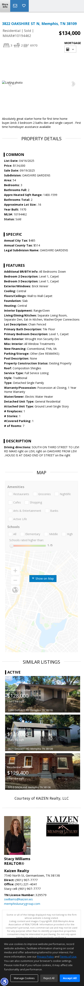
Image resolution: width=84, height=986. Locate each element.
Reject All (48, 978)
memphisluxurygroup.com (22, 904)
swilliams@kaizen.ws (18, 899)
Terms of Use (68, 956)
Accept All (70, 978)
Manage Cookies (24, 978)
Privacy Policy (45, 956)
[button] (4, 981)
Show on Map (44, 578)
